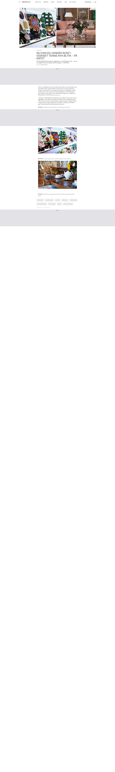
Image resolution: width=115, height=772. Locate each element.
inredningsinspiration (41, 204)
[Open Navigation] (19, 2)
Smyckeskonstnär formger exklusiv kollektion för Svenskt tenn (57, 158)
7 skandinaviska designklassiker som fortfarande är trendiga (56, 107)
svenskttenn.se (57, 95)
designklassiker (73, 200)
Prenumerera (88, 2)
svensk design (52, 204)
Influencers (72, 2)
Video (65, 2)
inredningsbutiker (49, 200)
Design (52, 2)
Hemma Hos (38, 2)
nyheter (59, 204)
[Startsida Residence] (26, 2)
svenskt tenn (40, 200)
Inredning (45, 2)
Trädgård (59, 2)
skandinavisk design (67, 204)
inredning (39, 50)
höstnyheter (65, 200)
